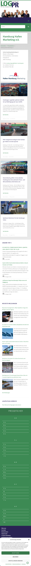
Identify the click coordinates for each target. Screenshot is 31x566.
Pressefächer (10, 46)
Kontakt (3, 530)
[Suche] (13, 26)
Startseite (3, 46)
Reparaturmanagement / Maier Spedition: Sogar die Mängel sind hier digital (15, 308)
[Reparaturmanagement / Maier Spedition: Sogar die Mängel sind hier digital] (7, 316)
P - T (15, 484)
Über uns (3, 528)
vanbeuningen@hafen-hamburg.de (15, 63)
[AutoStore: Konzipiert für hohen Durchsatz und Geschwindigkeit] (7, 367)
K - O (15, 462)
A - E (15, 418)
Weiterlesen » (6, 114)
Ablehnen (15, 557)
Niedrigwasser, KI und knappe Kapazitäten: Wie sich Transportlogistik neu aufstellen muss (14, 376)
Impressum (23, 564)
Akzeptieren (15, 553)
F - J (15, 440)
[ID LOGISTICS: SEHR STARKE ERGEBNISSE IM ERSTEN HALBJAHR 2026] (7, 333)
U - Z (15, 506)
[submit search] (28, 27)
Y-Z (4, 522)
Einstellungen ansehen (16, 560)
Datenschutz (4, 532)
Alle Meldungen (6, 392)
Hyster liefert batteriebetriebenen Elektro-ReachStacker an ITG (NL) (15, 342)
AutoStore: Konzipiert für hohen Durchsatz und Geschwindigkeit (13, 359)
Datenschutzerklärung (16, 564)
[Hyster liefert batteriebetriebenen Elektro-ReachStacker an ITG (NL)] (7, 350)
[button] (29, 539)
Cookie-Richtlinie (8, 564)
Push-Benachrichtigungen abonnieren (11, 405)
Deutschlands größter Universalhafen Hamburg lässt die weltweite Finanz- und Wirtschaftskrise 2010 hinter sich (14, 180)
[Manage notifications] (27, 563)
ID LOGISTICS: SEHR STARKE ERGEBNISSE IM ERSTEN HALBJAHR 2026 (15, 325)
